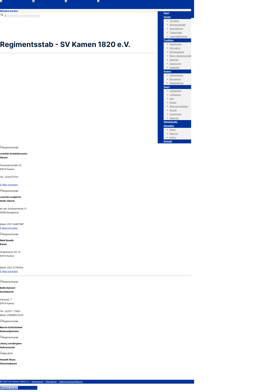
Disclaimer (51, 381)
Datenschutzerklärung (71, 381)
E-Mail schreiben (9, 184)
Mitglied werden (9, 10)
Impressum (37, 381)
